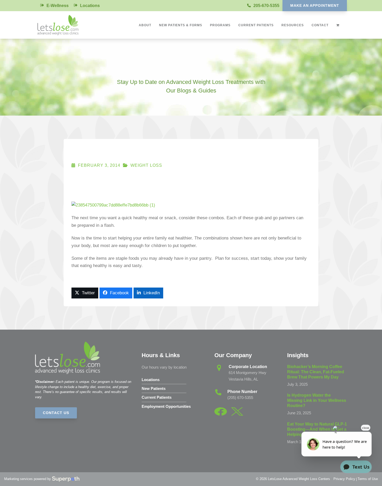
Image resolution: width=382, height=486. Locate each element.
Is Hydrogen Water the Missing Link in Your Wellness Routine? (316, 400)
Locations (90, 5)
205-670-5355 (266, 5)
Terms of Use (368, 479)
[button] (84, 293)
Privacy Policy (344, 479)
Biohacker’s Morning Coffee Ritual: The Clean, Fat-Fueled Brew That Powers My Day (315, 371)
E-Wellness (58, 5)
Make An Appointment (314, 5)
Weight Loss (146, 165)
